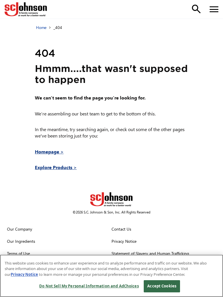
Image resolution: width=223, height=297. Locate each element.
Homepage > (49, 151)
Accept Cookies (161, 286)
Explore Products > (56, 167)
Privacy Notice (24, 274)
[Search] (196, 9)
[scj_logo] (111, 199)
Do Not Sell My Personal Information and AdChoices (89, 286)
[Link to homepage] (26, 9)
